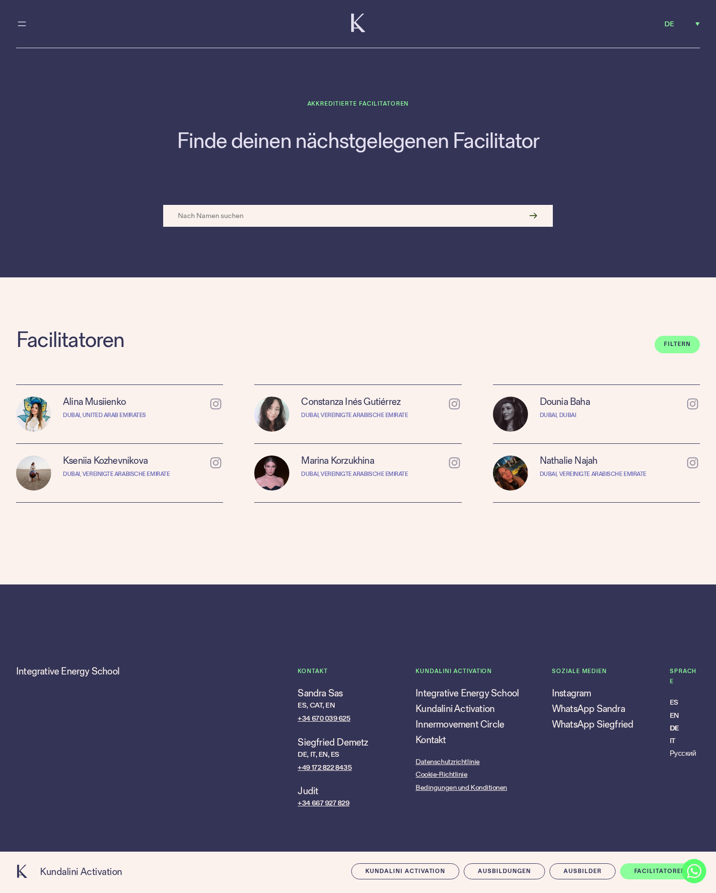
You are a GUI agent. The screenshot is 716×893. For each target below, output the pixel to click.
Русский (683, 753)
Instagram (571, 693)
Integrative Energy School (67, 671)
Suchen (533, 216)
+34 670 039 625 (324, 718)
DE (674, 728)
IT (673, 741)
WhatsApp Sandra (588, 709)
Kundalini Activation (81, 872)
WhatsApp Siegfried (593, 724)
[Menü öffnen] (22, 24)
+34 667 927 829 (323, 803)
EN (674, 715)
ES (674, 702)
